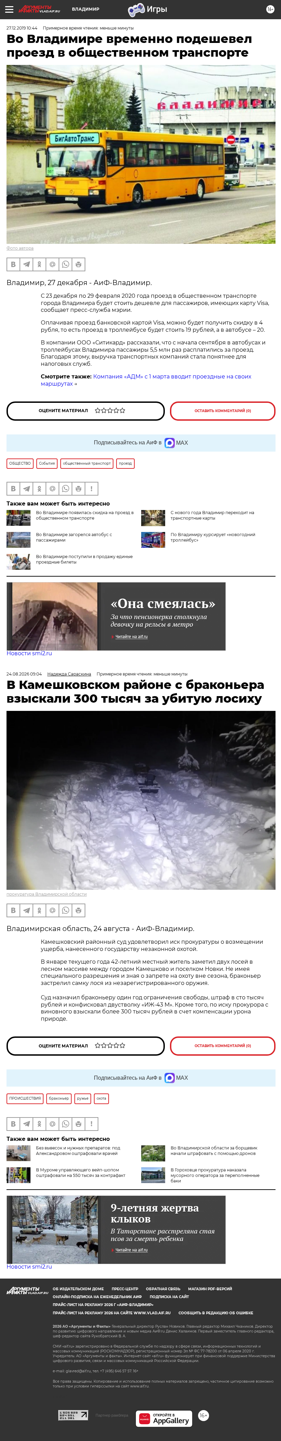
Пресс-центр (125, 1289)
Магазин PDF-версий (210, 1289)
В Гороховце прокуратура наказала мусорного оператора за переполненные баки (215, 1175)
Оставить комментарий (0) (223, 411)
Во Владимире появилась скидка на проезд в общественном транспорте (85, 515)
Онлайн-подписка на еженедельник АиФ (97, 1297)
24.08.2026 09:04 (24, 674)
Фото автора (20, 248)
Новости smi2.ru (29, 653)
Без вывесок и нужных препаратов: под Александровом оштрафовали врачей (78, 1150)
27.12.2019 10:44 (22, 28)
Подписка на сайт (169, 1297)
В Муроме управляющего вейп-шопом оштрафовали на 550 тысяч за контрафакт (80, 1172)
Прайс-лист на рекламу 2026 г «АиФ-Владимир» (103, 1305)
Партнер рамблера (112, 1415)
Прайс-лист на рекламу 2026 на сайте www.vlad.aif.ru (112, 1313)
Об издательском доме (78, 1289)
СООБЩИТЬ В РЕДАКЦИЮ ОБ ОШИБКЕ (216, 1313)
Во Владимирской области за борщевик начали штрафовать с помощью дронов (214, 1150)
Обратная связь (163, 1289)
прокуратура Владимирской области (47, 894)
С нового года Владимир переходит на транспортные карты (212, 515)
